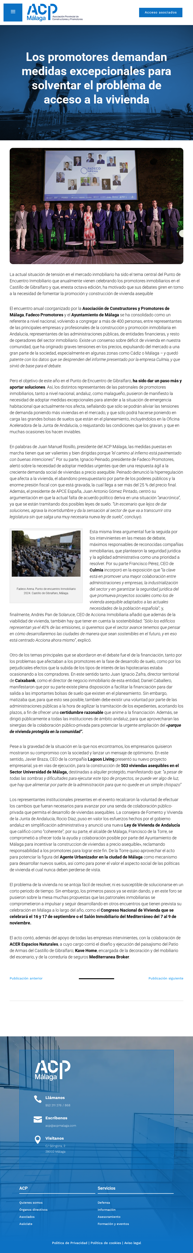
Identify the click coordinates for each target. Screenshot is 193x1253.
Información (107, 1209)
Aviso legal (132, 1243)
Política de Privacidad (69, 1243)
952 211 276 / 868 (57, 1105)
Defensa (104, 1202)
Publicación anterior (26, 978)
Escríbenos (56, 1118)
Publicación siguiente (166, 978)
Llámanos (55, 1097)
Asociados (27, 1217)
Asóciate (25, 1224)
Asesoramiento (109, 1217)
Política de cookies (106, 1243)
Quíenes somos (31, 1202)
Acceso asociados (161, 12)
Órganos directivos (33, 1209)
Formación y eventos (113, 1224)
